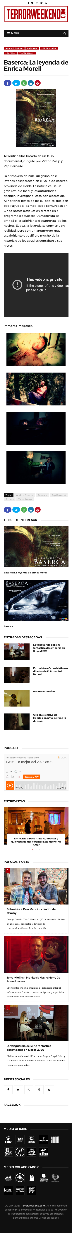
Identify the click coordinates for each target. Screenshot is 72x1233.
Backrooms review (44, 691)
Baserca (32, 48)
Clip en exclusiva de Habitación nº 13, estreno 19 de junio (49, 718)
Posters (10, 53)
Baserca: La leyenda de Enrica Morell (25, 572)
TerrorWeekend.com (33, 1205)
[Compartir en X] (16, 83)
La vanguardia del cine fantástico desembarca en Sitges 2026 (49, 648)
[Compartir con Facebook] (7, 83)
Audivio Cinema (14, 48)
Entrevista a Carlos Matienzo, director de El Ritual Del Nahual (50, 671)
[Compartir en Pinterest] (38, 83)
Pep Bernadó (49, 48)
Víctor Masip (26, 53)
